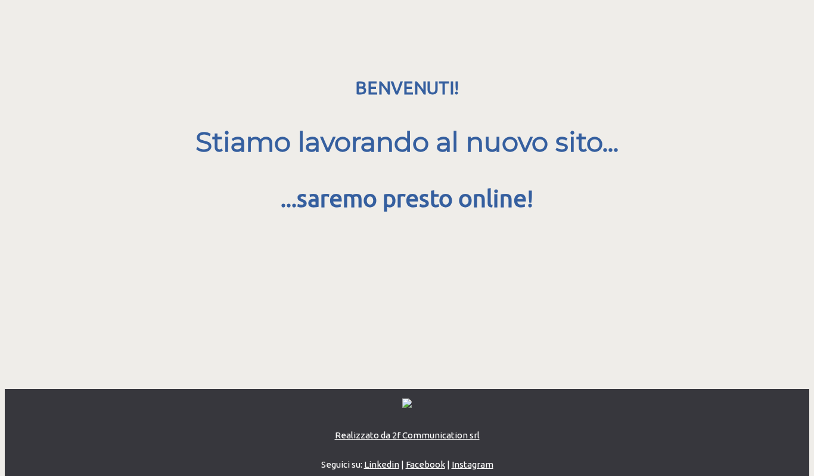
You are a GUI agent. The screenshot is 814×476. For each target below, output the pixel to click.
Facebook (425, 464)
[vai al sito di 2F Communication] (407, 405)
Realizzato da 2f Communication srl (407, 435)
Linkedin (381, 464)
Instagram (472, 464)
